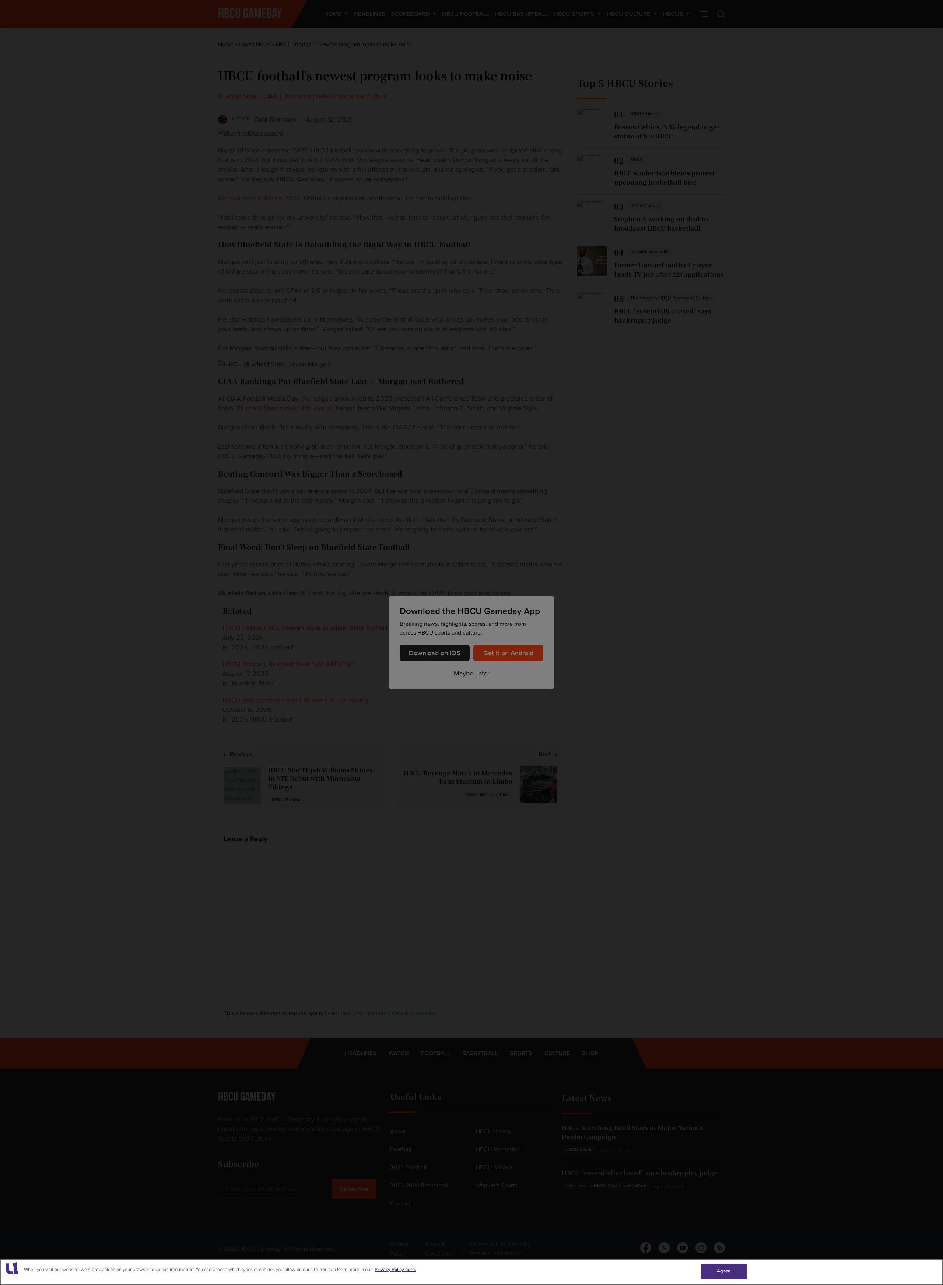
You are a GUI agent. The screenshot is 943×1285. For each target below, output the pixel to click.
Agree (723, 1271)
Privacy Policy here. (395, 1269)
